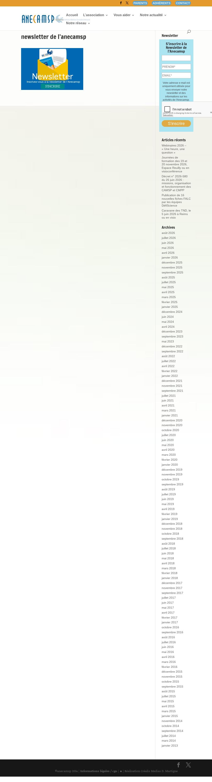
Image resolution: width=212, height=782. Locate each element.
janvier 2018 (170, 578)
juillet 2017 (169, 597)
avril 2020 (168, 449)
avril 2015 (168, 706)
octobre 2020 (170, 430)
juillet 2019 (169, 494)
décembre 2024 (172, 311)
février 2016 (169, 666)
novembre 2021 (172, 385)
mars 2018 (169, 568)
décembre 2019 (172, 469)
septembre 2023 (172, 336)
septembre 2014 (172, 730)
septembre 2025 (172, 272)
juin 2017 (168, 602)
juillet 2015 (169, 696)
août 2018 (168, 543)
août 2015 (168, 691)
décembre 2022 (172, 346)
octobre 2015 (170, 681)
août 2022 (168, 356)
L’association (93, 15)
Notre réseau (76, 23)
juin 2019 (168, 499)
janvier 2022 (170, 375)
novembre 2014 (172, 721)
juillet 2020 (169, 435)
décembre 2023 (172, 331)
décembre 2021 (172, 380)
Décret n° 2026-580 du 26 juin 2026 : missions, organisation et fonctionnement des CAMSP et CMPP (176, 183)
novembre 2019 (172, 474)
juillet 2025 (169, 282)
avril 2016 (168, 657)
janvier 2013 (170, 745)
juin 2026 (168, 242)
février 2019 (169, 514)
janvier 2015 (170, 716)
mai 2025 (168, 287)
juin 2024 (168, 316)
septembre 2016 (172, 632)
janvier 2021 (170, 415)
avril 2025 (168, 292)
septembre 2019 (172, 484)
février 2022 (169, 371)
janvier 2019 (170, 519)
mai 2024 (168, 321)
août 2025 (168, 277)
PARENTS (140, 3)
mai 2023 (168, 341)
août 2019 (168, 489)
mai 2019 (168, 504)
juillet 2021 (169, 395)
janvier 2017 (170, 622)
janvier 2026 (170, 257)
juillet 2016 (169, 642)
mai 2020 (168, 445)
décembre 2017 (172, 583)
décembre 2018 (172, 523)
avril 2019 (168, 509)
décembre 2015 (172, 671)
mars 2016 (169, 662)
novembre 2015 (172, 676)
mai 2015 (168, 701)
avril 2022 (168, 366)
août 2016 (168, 637)
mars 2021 (169, 410)
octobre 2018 (170, 533)
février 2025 (169, 302)
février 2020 (169, 459)
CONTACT (183, 3)
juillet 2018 (169, 548)
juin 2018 (168, 553)
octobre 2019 (170, 479)
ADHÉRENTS (161, 3)
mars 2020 (169, 454)
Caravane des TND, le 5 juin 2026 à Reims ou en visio (176, 214)
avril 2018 (168, 563)
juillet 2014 (169, 735)
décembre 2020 (172, 420)
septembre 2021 (172, 390)
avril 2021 (168, 405)
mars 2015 (169, 711)
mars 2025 (169, 297)
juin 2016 (168, 647)
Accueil (72, 15)
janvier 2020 (170, 464)
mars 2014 (169, 740)
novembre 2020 (172, 425)
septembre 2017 (172, 593)
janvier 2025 (170, 306)
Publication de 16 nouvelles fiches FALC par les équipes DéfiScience (176, 200)
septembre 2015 (172, 686)
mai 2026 (168, 247)
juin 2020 (168, 440)
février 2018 (169, 573)
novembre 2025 (172, 267)
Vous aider (122, 15)
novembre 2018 (172, 528)
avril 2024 (168, 326)
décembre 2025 (172, 262)
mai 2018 (168, 558)
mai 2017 (168, 607)
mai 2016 (168, 652)
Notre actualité (151, 15)
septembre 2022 (172, 351)
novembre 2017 (172, 588)
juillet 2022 (169, 361)
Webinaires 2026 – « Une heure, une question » (174, 149)
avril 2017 (168, 612)
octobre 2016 (170, 627)
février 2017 (169, 617)
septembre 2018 (172, 538)
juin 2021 (168, 400)
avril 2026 (168, 252)
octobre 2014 (170, 726)
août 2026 (168, 232)
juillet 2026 (169, 237)
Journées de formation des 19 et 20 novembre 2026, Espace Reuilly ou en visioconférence (175, 164)
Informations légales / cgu (98, 771)
